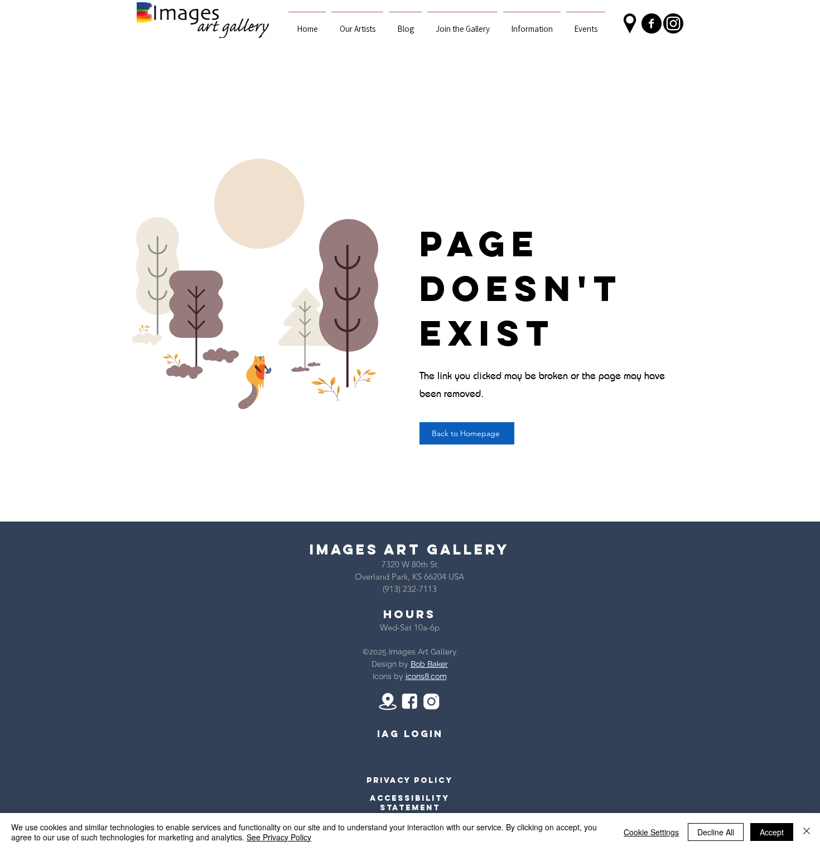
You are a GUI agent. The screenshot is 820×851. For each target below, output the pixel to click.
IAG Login (410, 734)
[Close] (806, 832)
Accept (772, 832)
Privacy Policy (409, 780)
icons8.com (426, 676)
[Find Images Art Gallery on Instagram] (431, 701)
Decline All (715, 832)
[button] (531, 24)
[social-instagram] (673, 23)
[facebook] (651, 23)
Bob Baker (429, 663)
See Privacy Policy (279, 837)
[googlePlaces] (630, 23)
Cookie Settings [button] (651, 832)
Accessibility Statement (410, 802)
